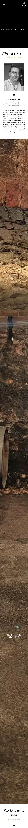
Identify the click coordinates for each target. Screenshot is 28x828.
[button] (5, 5)
